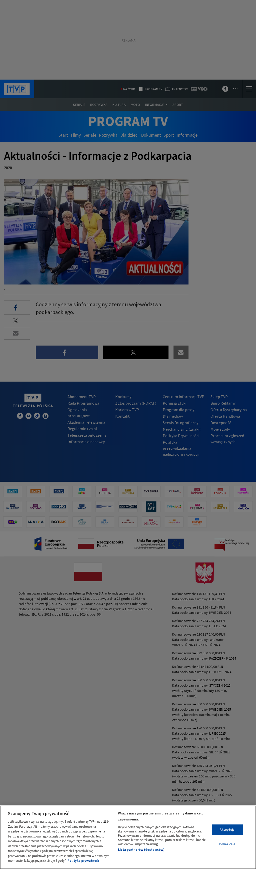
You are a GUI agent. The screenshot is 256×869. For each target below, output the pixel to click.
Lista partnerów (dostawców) (141, 849)
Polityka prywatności (84, 860)
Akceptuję (227, 829)
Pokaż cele (227, 844)
